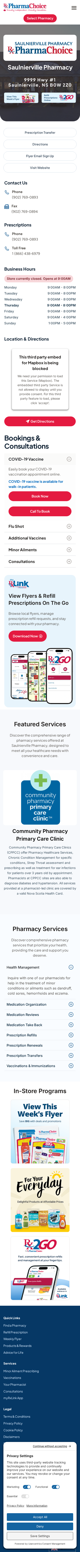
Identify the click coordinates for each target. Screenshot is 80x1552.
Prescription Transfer (40, 132)
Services (9, 1363)
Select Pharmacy (40, 18)
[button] (74, 7)
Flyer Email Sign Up (40, 156)
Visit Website (40, 168)
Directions (40, 144)
